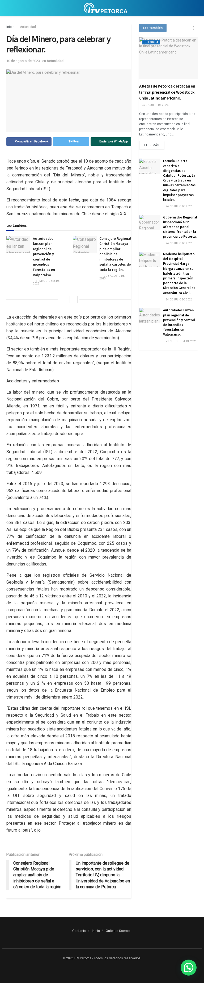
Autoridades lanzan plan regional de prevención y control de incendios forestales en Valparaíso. (44, 256)
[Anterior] (64, 299)
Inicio (10, 27)
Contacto (79, 931)
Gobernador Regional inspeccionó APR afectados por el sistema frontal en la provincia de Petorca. (180, 227)
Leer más (151, 145)
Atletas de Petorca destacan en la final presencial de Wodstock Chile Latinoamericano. (167, 92)
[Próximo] (74, 299)
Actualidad (28, 27)
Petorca (151, 42)
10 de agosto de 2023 (23, 61)
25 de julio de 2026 (154, 105)
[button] (189, 968)
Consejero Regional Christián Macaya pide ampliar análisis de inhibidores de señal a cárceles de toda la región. (115, 254)
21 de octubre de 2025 (46, 282)
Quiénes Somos (118, 931)
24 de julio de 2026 (178, 206)
